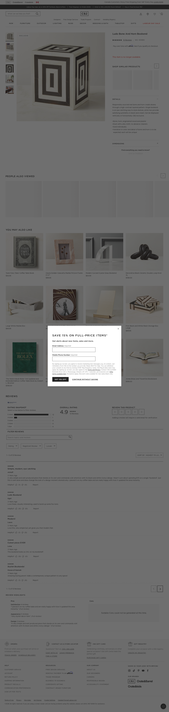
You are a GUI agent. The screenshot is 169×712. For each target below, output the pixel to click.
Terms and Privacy (94, 370)
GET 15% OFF (60, 379)
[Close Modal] (118, 328)
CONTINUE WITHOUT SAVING (85, 379)
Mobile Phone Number (64, 355)
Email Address (61, 346)
